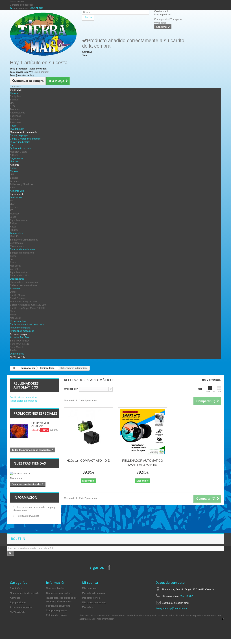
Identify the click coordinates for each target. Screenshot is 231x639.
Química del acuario (20, 148)
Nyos (12, 311)
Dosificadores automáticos (24, 282)
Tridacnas (15, 119)
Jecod (13, 217)
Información (25, 497)
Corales (14, 93)
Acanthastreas (17, 112)
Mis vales (87, 607)
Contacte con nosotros (22, 4)
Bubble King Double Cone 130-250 (28, 304)
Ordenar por (71, 388)
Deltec (13, 291)
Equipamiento (17, 194)
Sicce (13, 262)
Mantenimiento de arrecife (23, 132)
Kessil (13, 226)
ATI (12, 210)
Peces (13, 125)
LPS (12, 103)
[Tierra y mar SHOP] (43, 34)
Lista (219, 391)
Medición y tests (18, 151)
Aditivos (14, 155)
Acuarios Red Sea (19, 337)
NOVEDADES (17, 357)
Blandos (14, 99)
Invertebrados (17, 129)
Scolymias (15, 116)
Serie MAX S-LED (19, 344)
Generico (14, 181)
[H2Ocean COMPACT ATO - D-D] (88, 431)
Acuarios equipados (20, 334)
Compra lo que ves (56, 610)
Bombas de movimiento (22, 249)
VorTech (14, 269)
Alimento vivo (17, 190)
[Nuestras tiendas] (34, 473)
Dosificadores (17, 278)
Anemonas (15, 122)
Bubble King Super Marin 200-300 (27, 308)
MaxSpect (15, 265)
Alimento (14, 164)
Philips (13, 223)
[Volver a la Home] (13, 368)
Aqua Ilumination (18, 220)
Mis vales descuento (93, 593)
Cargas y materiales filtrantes (25, 138)
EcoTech (14, 207)
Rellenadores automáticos (23, 285)
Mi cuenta (90, 582)
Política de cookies (56, 615)
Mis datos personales (94, 602)
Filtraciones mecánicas (22, 331)
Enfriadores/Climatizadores (24, 239)
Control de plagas (19, 135)
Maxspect (15, 213)
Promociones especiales (36, 413)
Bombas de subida (19, 275)
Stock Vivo (15, 89)
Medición (14, 236)
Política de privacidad (27, 515)
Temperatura (16, 233)
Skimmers (15, 288)
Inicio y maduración (20, 142)
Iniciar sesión (17, 1)
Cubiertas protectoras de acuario (27, 324)
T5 (11, 200)
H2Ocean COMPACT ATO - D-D (88, 460)
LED (12, 204)
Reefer (13, 350)
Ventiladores (16, 243)
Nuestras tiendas (30, 463)
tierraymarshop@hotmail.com (171, 608)
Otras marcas (17, 353)
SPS (12, 106)
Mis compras (89, 588)
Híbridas (14, 230)
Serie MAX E (17, 347)
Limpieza (14, 161)
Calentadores (17, 246)
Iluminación (16, 197)
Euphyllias (15, 96)
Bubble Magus (17, 295)
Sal (11, 145)
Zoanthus (15, 109)
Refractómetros (18, 321)
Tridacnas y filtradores (21, 184)
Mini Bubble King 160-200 (23, 301)
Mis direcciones (91, 597)
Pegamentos (16, 158)
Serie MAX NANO (19, 340)
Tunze (13, 256)
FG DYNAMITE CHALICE (40, 424)
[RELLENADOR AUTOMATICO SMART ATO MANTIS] (142, 431)
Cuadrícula (210, 391)
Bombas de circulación (22, 252)
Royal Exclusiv (18, 298)
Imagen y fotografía (20, 327)
